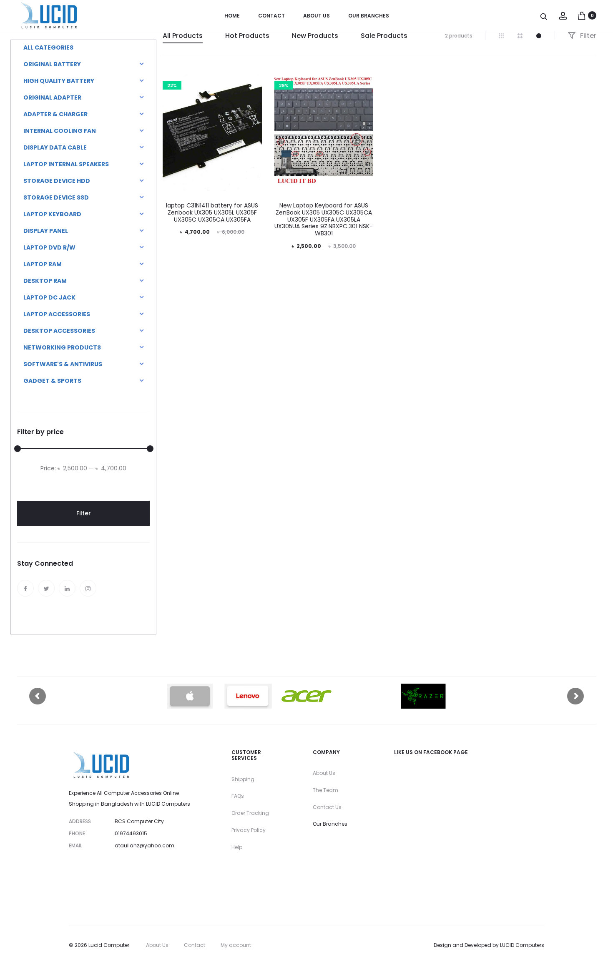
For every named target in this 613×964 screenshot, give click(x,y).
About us (316, 15)
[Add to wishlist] (251, 83)
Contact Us (327, 807)
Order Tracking (250, 813)
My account (236, 945)
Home (232, 15)
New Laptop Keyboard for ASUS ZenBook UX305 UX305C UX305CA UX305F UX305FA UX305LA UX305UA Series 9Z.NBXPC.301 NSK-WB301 (323, 219)
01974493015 (131, 833)
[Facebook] (25, 588)
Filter (587, 35)
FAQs (237, 795)
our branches (368, 15)
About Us (324, 773)
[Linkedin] (67, 588)
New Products (315, 35)
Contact (271, 15)
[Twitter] (46, 588)
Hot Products (247, 35)
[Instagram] (88, 588)
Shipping (242, 779)
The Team (325, 790)
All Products (183, 35)
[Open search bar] (544, 16)
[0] (582, 15)
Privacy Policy (248, 830)
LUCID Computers (522, 945)
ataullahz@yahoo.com (144, 845)
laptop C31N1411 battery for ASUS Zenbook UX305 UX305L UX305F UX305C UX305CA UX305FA (212, 212)
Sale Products (384, 35)
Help (236, 847)
